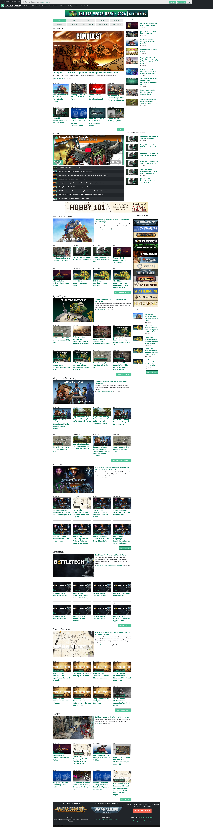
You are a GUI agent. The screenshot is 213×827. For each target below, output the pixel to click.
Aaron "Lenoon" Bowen (103, 645)
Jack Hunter (100, 565)
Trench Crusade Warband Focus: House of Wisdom (61, 701)
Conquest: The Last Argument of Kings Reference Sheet (85, 72)
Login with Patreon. (147, 817)
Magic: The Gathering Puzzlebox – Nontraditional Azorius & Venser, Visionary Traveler (61, 424)
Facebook (97, 820)
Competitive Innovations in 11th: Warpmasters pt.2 (149, 154)
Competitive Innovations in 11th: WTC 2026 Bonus (60, 120)
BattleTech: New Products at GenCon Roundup (80, 618)
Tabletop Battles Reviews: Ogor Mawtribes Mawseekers (101, 341)
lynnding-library (108, 565)
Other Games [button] (53, 6)
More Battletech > (124, 625)
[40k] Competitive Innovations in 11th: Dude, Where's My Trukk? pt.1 (149, 181)
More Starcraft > (125, 548)
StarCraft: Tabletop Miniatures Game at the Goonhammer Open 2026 (62, 512)
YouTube (116, 820)
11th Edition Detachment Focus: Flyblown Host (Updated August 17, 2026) (148, 101)
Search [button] (86, 6)
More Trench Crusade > (123, 710)
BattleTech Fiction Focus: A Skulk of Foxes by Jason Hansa (121, 618)
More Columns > (152, 372)
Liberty (120, 565)
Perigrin (115, 565)
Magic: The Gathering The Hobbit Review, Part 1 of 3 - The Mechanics (81, 446)
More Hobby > (125, 799)
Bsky (110, 820)
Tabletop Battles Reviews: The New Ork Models (61, 283)
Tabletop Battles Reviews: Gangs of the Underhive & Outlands (115, 98)
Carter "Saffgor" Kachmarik (104, 230)
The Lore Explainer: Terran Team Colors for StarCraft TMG (121, 512)
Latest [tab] (60, 20)
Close (188, 2)
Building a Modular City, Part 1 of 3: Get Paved (78, 97)
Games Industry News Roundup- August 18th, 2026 (61, 340)
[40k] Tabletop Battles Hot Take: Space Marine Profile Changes (151, 317)
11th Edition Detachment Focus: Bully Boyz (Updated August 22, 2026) (151, 340)
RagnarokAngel (101, 309)
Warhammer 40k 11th (31, 6)
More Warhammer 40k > (122, 292)
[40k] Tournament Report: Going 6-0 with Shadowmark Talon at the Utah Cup (148, 81)
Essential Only (181, 2)
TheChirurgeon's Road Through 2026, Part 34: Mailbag (147, 42)
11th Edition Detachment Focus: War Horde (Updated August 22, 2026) (151, 363)
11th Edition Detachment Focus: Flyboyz (80, 283)
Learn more (45, 2)
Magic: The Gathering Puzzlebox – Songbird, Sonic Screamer (121, 422)
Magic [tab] (102, 20)
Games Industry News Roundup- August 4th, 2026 (61, 449)
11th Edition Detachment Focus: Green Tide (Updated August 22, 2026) (151, 329)
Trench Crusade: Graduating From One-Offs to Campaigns (101, 675)
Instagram (104, 820)
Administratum (5, 1)
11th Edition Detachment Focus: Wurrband (100, 283)
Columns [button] (62, 6)
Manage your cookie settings (142, 821)
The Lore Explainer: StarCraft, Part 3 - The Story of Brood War (101, 539)
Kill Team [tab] (74, 24)
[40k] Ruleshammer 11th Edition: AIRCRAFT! (148, 33)
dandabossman (58, 78)
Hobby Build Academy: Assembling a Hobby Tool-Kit (61, 785)
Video (76, 6)
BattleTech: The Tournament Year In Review (111, 555)
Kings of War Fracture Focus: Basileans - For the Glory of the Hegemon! (148, 71)
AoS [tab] (88, 20)
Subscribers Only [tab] (116, 24)
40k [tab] (74, 20)
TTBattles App (13, 1)
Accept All (172, 2)
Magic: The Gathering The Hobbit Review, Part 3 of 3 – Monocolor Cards (82, 419)
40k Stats (20, 1)
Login (81, 6)
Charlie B (99, 723)
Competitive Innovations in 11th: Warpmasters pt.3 (149, 146)
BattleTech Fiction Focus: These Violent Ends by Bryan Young (80, 595)
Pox (98, 478)
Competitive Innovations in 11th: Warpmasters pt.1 (149, 162)
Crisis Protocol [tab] (102, 24)
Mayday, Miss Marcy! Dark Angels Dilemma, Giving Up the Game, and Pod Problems (149, 61)
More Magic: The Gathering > (121, 461)
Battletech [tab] (116, 20)
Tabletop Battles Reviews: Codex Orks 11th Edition (148, 24)
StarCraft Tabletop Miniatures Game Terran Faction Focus (62, 539)
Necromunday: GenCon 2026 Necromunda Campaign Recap (147, 92)
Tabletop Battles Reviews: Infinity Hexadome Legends (96, 97)
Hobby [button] (70, 6)
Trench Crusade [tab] (88, 24)
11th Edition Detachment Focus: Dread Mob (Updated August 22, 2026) (151, 351)
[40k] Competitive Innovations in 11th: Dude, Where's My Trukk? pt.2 (149, 171)
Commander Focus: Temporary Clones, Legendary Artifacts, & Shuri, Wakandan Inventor (101, 451)
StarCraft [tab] (60, 24)
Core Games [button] (43, 6)
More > (120, 129)
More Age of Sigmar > (123, 374)
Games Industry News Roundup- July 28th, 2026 (101, 365)
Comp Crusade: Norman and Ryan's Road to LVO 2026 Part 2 (102, 701)
